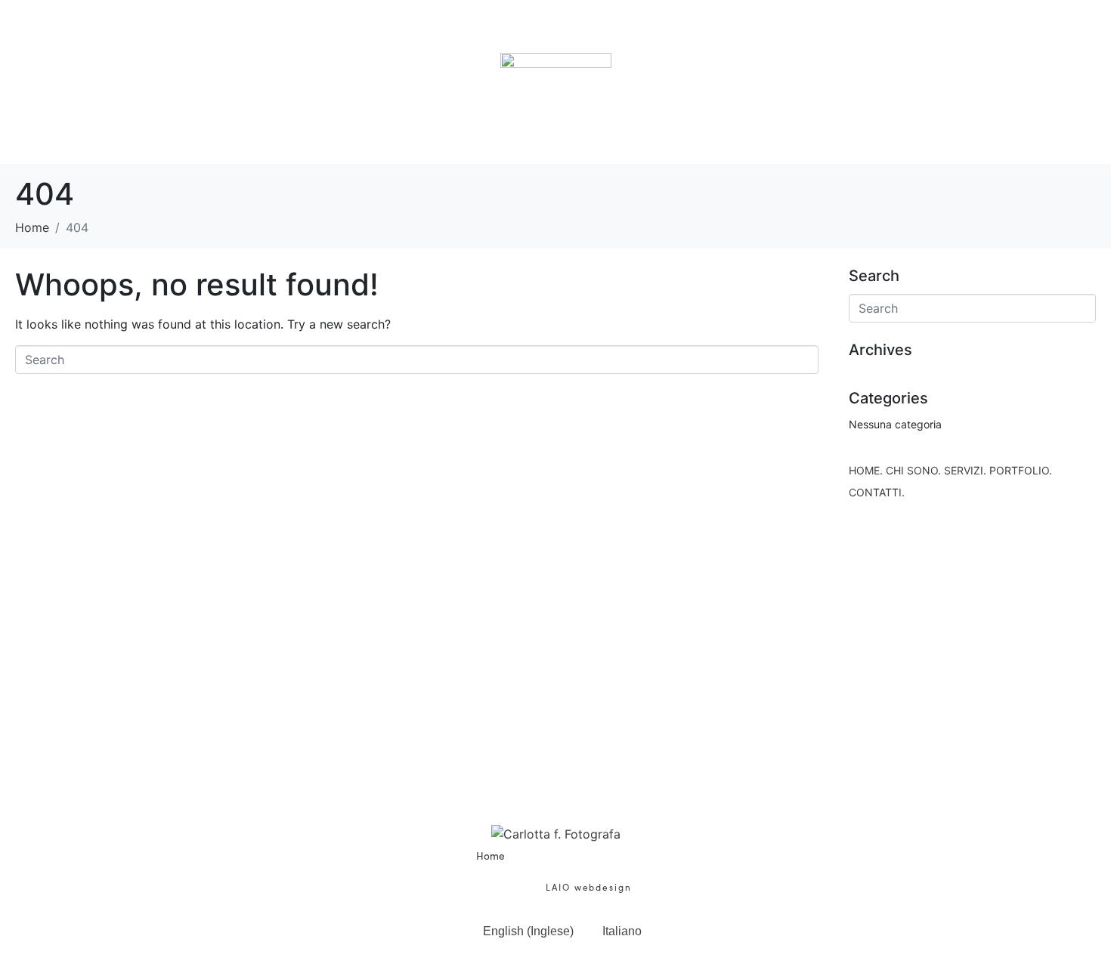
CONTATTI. (908, 32)
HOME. (155, 32)
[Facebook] (535, 804)
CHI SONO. (308, 32)
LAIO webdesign (587, 887)
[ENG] (1073, 903)
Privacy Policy (625, 871)
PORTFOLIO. (698, 32)
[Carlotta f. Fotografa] (555, 833)
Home (490, 855)
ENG (1073, 940)
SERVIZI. (499, 32)
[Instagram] (577, 804)
